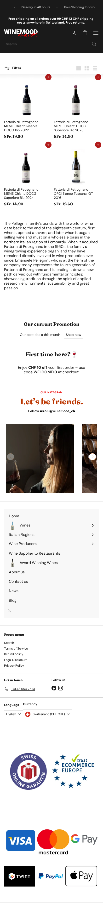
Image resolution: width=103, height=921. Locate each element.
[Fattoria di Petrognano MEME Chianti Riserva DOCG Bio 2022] (26, 109)
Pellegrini (19, 223)
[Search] (94, 44)
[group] (40, 458)
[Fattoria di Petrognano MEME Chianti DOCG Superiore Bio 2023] (76, 109)
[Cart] (84, 33)
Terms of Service (16, 648)
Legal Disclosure (15, 660)
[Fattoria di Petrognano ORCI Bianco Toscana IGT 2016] (76, 176)
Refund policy (13, 654)
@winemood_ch (62, 411)
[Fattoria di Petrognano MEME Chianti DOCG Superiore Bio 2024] (26, 176)
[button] (92, 456)
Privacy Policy (14, 666)
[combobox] (51, 44)
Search (9, 643)
